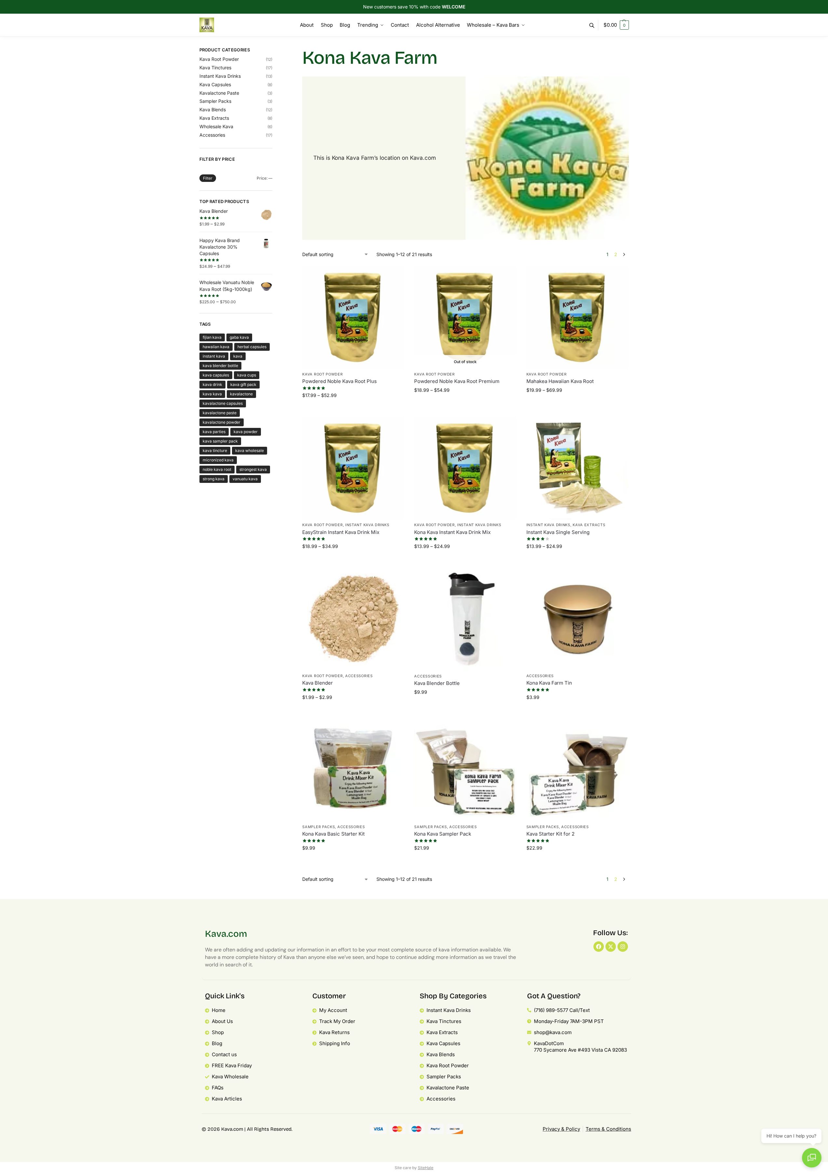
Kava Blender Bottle (437, 683)
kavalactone (241, 393)
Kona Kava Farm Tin (549, 683)
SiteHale (425, 1167)
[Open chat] (811, 1157)
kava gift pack (243, 384)
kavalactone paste (220, 412)
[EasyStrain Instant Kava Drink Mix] (353, 468)
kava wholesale (249, 450)
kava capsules (216, 375)
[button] (616, 25)
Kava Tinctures (215, 67)
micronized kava (218, 459)
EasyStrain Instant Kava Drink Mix (340, 532)
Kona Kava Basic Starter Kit (333, 834)
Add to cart (465, 707)
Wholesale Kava (216, 126)
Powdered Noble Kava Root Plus (339, 381)
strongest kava (253, 469)
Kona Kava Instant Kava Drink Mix (452, 532)
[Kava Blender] (353, 619)
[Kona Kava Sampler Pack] (465, 770)
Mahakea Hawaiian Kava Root (560, 381)
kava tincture (215, 450)
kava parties (214, 431)
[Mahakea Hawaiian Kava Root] (577, 317)
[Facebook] (598, 946)
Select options (353, 410)
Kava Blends (212, 109)
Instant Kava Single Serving (558, 532)
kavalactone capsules (223, 403)
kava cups (246, 375)
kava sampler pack (220, 441)
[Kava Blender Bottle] (465, 619)
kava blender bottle (220, 365)
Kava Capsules (215, 84)
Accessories (359, 676)
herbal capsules (252, 346)
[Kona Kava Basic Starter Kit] (353, 770)
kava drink (212, 384)
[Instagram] (623, 946)
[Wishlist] (395, 276)
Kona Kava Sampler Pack (442, 834)
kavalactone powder (221, 422)
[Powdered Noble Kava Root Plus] (353, 317)
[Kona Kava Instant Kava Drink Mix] (465, 468)
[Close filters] (274, 51)
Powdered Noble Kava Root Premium (456, 381)
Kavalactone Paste (219, 93)
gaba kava (239, 337)
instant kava (214, 356)
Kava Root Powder (322, 374)
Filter (207, 178)
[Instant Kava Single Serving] (577, 468)
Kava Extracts (589, 525)
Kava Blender (317, 683)
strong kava (213, 478)
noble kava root (217, 469)
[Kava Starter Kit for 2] (577, 770)
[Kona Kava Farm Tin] (577, 619)
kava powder (246, 431)
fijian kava (212, 337)
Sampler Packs (318, 827)
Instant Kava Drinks (367, 525)
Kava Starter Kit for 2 (550, 834)
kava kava (212, 393)
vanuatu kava (245, 478)
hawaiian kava (216, 346)
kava (237, 356)
